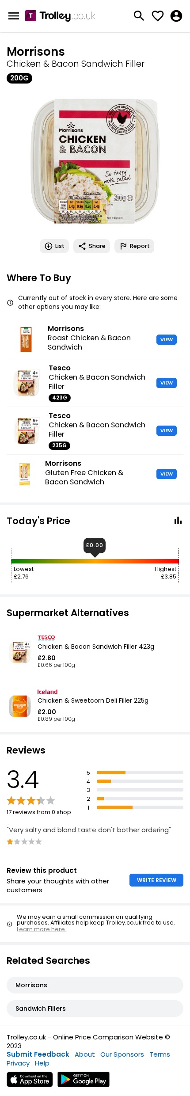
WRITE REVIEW (156, 880)
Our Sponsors (122, 1054)
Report (140, 246)
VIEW (166, 339)
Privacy (18, 1063)
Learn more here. (41, 929)
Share (97, 246)
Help (42, 1063)
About (85, 1054)
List (60, 246)
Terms (159, 1054)
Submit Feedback (38, 1054)
